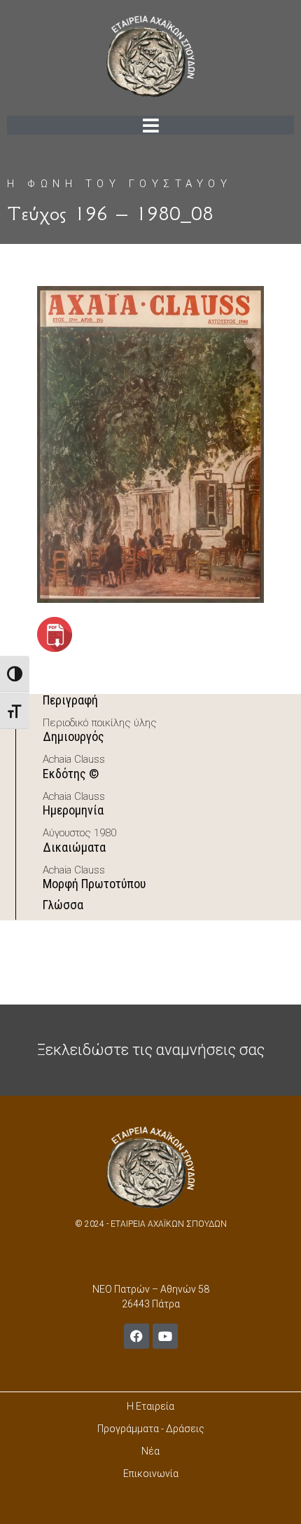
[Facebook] (136, 1336)
